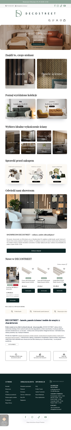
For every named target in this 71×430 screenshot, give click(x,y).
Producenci (8, 400)
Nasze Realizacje (40, 394)
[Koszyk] (65, 20)
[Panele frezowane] (28, 136)
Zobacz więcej (20, 86)
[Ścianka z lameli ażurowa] (12, 142)
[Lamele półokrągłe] (44, 148)
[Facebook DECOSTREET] (54, 6)
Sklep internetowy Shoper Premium (35, 422)
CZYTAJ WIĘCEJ (12, 344)
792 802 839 (10, 6)
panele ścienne (33, 335)
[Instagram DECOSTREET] (58, 6)
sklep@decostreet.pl (22, 6)
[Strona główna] (35, 13)
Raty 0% (22, 397)
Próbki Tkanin (39, 389)
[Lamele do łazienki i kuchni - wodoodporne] (35, 37)
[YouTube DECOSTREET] (64, 6)
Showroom (8, 389)
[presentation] (7, 284)
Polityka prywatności (10, 394)
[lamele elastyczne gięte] (28, 148)
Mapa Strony (8, 403)
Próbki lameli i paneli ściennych (41, 311)
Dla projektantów (40, 397)
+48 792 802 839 (55, 407)
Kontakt (7, 386)
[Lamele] (20, 74)
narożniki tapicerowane (12, 337)
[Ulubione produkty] (61, 20)
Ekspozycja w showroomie (64, 311)
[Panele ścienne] (52, 74)
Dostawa (22, 392)
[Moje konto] (57, 20)
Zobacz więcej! (36, 250)
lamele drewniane (23, 335)
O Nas (7, 392)
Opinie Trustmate (40, 392)
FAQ (37, 386)
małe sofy (60, 335)
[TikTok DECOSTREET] (61, 6)
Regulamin (23, 400)
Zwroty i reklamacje (25, 394)
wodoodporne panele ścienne (48, 335)
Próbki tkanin (18, 311)
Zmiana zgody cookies (11, 397)
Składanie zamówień (25, 386)
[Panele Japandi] (60, 142)
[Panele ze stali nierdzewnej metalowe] (44, 136)
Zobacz (12, 152)
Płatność (22, 389)
